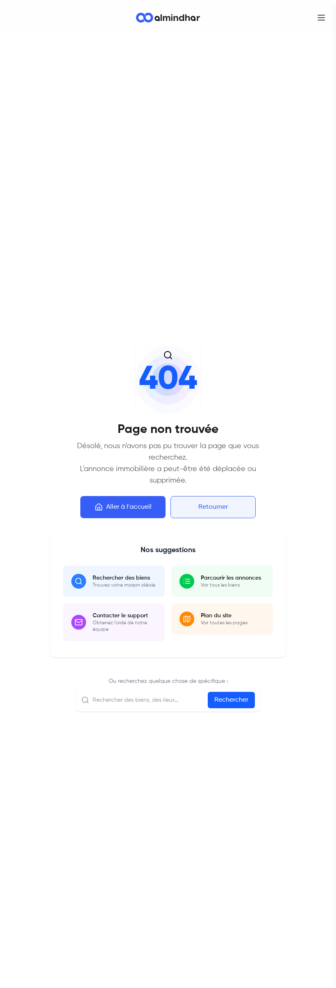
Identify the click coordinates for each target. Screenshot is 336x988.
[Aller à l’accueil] (168, 18)
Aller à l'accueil (129, 507)
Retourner (213, 507)
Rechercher (231, 700)
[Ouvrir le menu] (321, 18)
